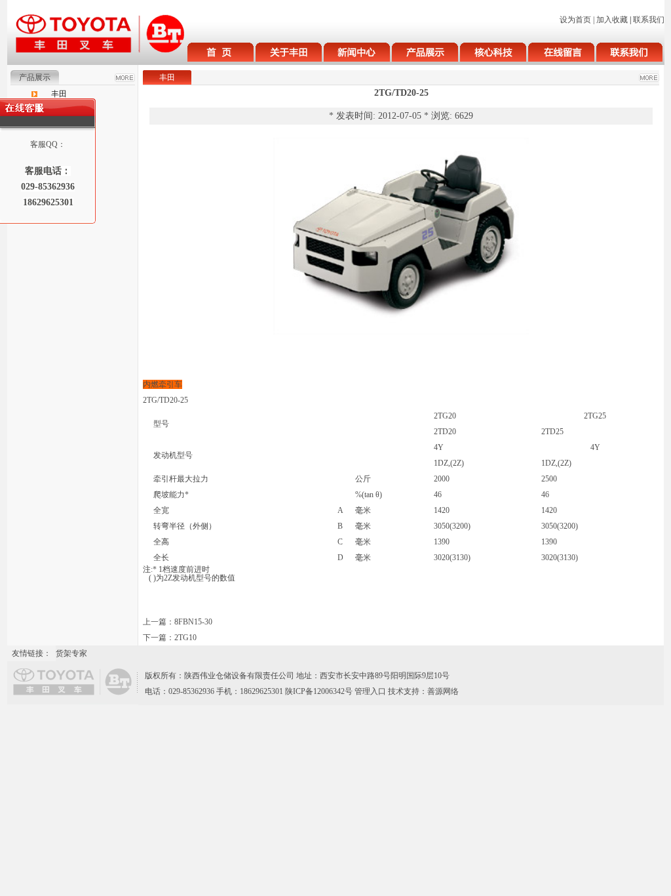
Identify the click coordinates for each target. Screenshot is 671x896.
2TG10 (185, 637)
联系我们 (648, 19)
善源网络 (443, 691)
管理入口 (370, 691)
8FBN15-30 (193, 621)
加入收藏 (612, 19)
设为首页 (575, 19)
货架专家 (71, 653)
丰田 (59, 93)
